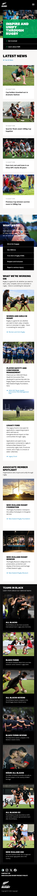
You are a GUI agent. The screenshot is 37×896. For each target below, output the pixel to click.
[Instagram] (7, 870)
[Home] (5, 884)
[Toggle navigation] (34, 5)
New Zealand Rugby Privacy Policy (14, 875)
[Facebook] (15, 870)
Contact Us (5, 873)
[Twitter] (11, 870)
